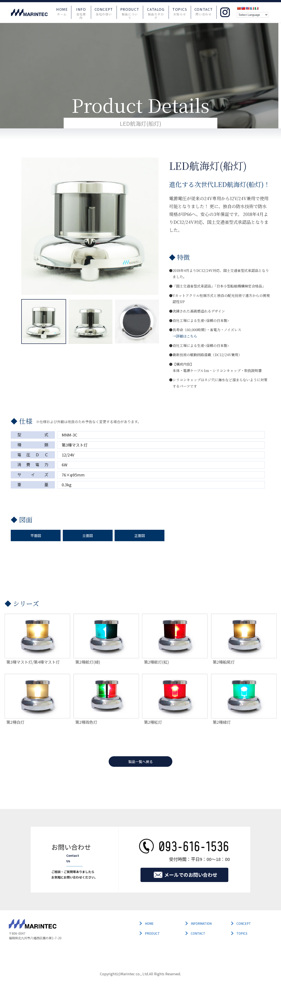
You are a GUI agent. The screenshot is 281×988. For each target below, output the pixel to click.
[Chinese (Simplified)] (239, 8)
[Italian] (256, 8)
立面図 (87, 535)
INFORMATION (201, 923)
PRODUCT (129, 12)
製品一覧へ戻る (140, 761)
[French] (252, 8)
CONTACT (204, 11)
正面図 (139, 535)
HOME (62, 11)
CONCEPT (104, 11)
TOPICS (179, 11)
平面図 (36, 535)
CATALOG (155, 12)
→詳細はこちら (185, 336)
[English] (248, 8)
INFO (81, 12)
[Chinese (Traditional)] (243, 8)
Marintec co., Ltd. (135, 973)
